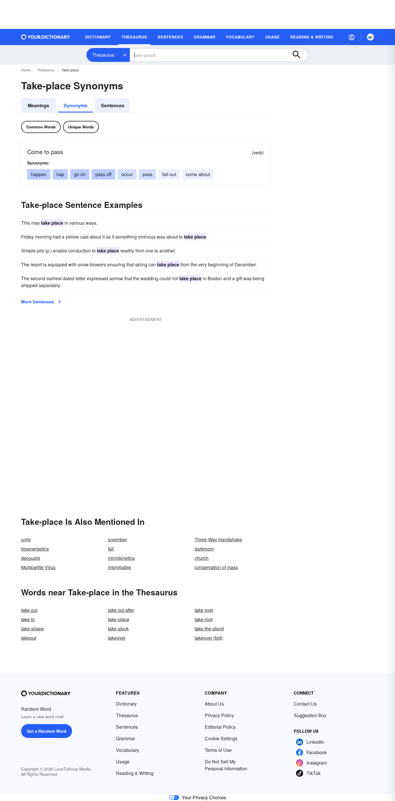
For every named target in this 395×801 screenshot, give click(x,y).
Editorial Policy (220, 727)
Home (26, 69)
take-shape (32, 628)
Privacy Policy (219, 715)
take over (204, 610)
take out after (121, 610)
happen (39, 174)
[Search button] (299, 55)
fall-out (169, 174)
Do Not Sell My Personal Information (226, 765)
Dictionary (126, 703)
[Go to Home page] (45, 37)
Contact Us (305, 703)
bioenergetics (35, 548)
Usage (123, 761)
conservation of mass (216, 567)
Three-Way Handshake (218, 539)
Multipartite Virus (38, 567)
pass (147, 174)
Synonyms (75, 105)
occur (127, 174)
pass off (103, 174)
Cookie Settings (221, 738)
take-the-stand (209, 628)
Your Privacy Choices (204, 797)
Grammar (125, 738)
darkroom (204, 548)
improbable (119, 567)
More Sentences (37, 301)
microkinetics (121, 558)
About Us (214, 703)
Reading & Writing (135, 773)
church (201, 558)
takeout (28, 637)
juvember (117, 539)
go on (80, 174)
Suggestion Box (310, 715)
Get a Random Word (47, 731)
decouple (30, 558)
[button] (351, 37)
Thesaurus (103, 54)
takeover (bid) (209, 637)
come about (198, 174)
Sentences (112, 105)
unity (26, 539)
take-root (204, 619)
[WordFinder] (370, 37)
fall (111, 548)
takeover (116, 637)
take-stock (118, 628)
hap (60, 174)
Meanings (38, 105)
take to (28, 619)
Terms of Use (218, 750)
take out (29, 610)
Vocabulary (127, 750)
